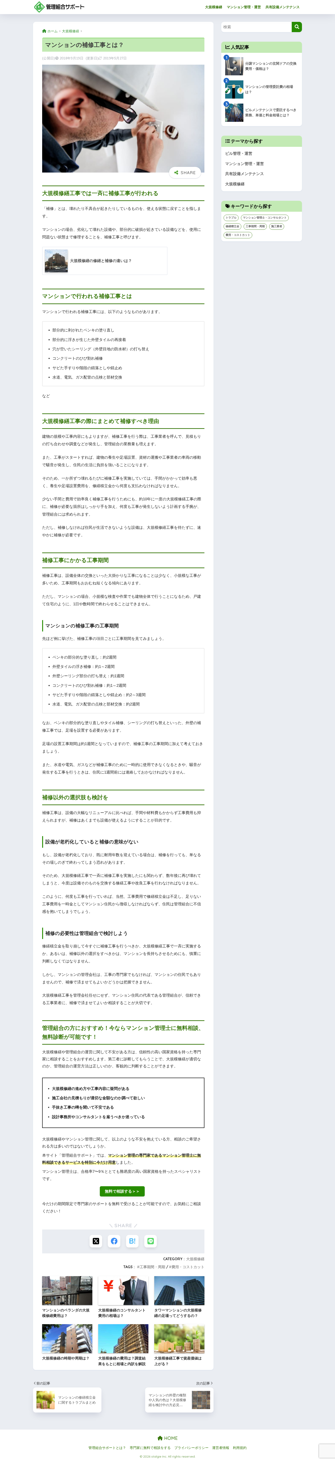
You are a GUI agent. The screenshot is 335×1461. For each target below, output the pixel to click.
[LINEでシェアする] (150, 1241)
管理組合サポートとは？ (107, 1448)
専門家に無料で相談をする (150, 1448)
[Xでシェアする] (96, 1241)
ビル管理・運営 (238, 153)
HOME (170, 1438)
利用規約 (240, 1448)
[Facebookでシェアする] (114, 1241)
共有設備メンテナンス (282, 7)
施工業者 (276, 226)
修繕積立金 (232, 226)
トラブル (231, 217)
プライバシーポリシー (191, 1448)
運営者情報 (220, 1448)
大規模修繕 (213, 7)
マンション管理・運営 (244, 7)
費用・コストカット (188, 1267)
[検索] (297, 27)
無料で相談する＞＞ (122, 1191)
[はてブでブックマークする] (132, 1241)
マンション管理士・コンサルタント (265, 217)
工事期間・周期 (152, 1267)
